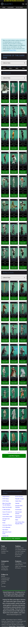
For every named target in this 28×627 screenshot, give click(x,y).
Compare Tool (4, 551)
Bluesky (3, 576)
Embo (3, 522)
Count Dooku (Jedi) (7, 516)
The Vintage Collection (20, 549)
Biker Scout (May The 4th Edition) (6, 504)
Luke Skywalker (5, 566)
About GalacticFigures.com (14, 614)
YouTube (3, 586)
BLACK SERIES (19, 7)
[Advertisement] (14, 23)
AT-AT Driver (5, 498)
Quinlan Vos (5, 536)
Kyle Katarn (5, 529)
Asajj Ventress (5, 496)
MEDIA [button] (10, 68)
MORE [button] (17, 68)
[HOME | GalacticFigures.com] (6, 4)
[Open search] (23, 4)
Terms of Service (20, 626)
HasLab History (19, 564)
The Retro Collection (20, 551)
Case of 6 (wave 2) (7, 512)
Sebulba (17, 503)
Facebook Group (5, 578)
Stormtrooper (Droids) (18, 512)
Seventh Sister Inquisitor (18, 506)
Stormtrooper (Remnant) (18, 516)
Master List (4, 548)
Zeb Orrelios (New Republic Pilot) (19, 522)
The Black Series (19, 548)
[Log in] (26, 4)
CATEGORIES (11, 7)
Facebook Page (5, 579)
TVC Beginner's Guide (20, 563)
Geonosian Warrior (7, 525)
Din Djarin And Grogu (5, 519)
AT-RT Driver (5, 501)
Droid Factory (18, 554)
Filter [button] (4, 68)
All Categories (4, 569)
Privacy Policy (12, 50)
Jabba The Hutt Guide (20, 566)
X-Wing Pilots (4, 568)
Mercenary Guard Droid (6, 532)
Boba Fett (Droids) (7, 507)
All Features (18, 568)
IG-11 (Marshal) (6, 527)
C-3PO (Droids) (6, 509)
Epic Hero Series (19, 553)
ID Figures (3, 549)
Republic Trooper (19, 498)
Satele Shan (18, 501)
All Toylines (18, 556)
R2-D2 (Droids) (19, 496)
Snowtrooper (18, 509)
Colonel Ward (5, 514)
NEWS (3, 7)
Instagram (3, 581)
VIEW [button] (23, 68)
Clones (3, 563)
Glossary (3, 553)
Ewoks (2, 564)
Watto (16, 519)
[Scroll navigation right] (25, 7)
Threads (3, 583)
